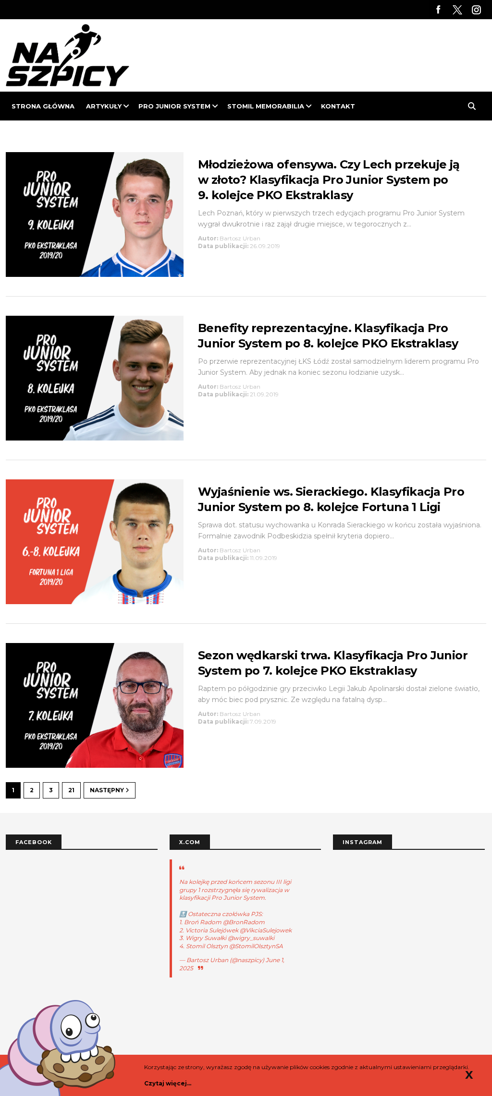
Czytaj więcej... (167, 1083)
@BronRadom (244, 922)
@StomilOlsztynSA (256, 946)
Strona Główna (43, 106)
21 (71, 790)
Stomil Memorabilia (265, 106)
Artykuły (104, 106)
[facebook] (438, 9)
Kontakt (338, 106)
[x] (457, 9)
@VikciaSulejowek (266, 930)
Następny (107, 790)
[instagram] (476, 9)
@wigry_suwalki (251, 937)
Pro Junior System (174, 106)
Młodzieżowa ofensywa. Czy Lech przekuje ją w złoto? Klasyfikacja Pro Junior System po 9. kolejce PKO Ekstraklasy (329, 179)
